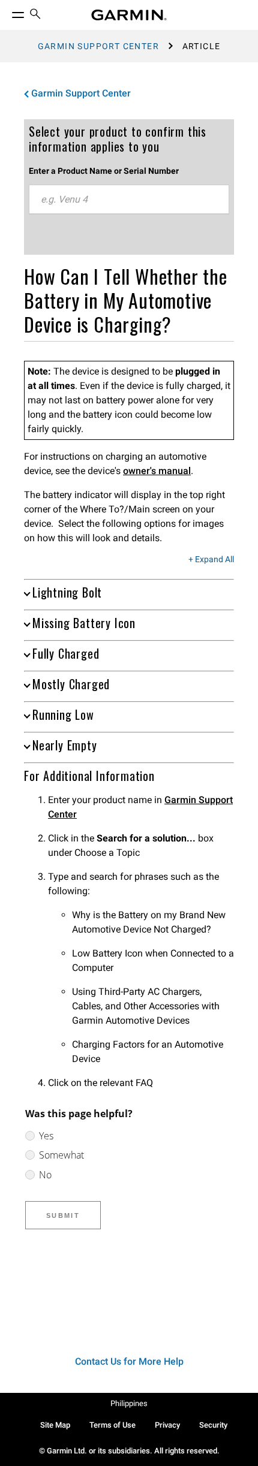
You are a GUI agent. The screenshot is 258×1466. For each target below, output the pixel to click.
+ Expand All (211, 560)
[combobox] (129, 200)
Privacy (167, 1424)
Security (213, 1424)
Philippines (129, 1403)
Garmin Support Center (98, 46)
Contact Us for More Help (129, 1361)
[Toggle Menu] (7, 12)
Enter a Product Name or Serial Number (104, 171)
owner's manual (157, 470)
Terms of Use (112, 1424)
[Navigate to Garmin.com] (129, 15)
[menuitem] (35, 15)
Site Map (55, 1424)
